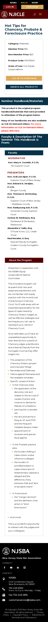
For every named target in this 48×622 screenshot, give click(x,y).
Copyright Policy (20, 615)
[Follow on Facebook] (4, 567)
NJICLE (24, 3)
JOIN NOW (32, 7)
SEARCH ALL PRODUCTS (24, 87)
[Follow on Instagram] (24, 567)
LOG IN (10, 7)
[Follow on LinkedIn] (18, 567)
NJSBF (35, 3)
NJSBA (13, 3)
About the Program (20, 260)
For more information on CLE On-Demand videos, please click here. (22, 127)
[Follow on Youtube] (11, 567)
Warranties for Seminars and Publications (28, 616)
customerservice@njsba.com (24, 600)
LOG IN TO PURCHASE (24, 78)
